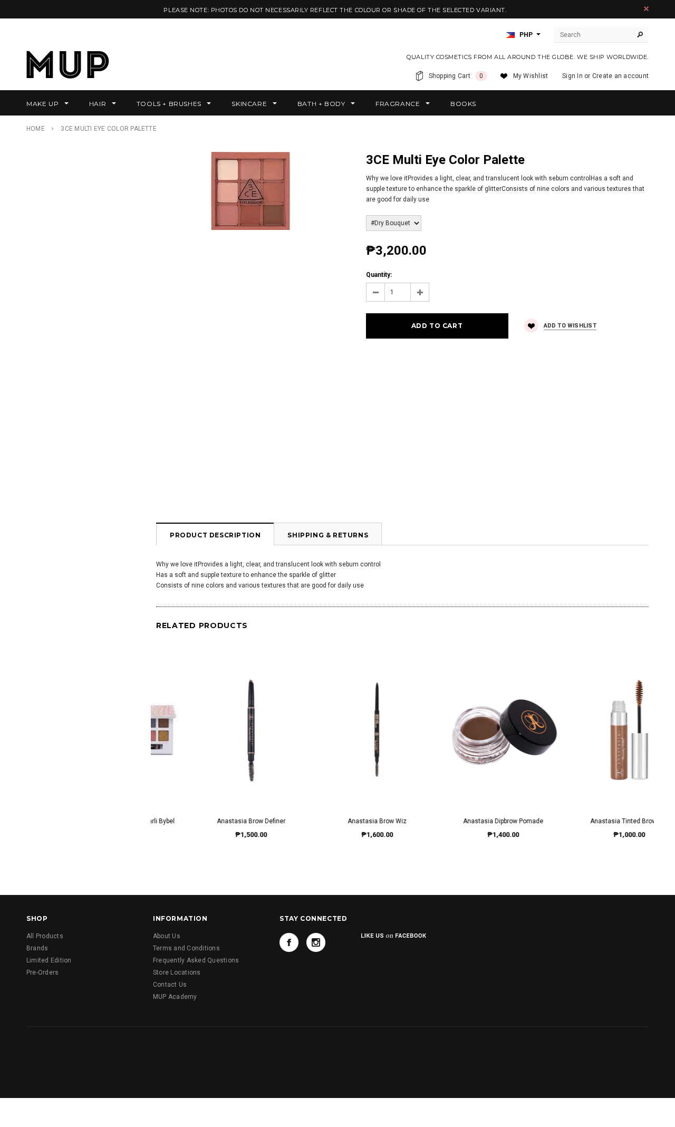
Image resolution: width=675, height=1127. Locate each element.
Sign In (572, 76)
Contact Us (170, 984)
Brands (37, 948)
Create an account (620, 76)
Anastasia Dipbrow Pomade (340, 821)
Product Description (215, 535)
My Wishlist (530, 76)
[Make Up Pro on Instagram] (315, 942)
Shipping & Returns (327, 535)
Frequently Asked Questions (196, 960)
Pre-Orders (42, 972)
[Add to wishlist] (214, 719)
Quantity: (379, 274)
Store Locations (177, 972)
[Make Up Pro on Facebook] (288, 942)
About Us (166, 936)
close (646, 8)
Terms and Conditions (186, 948)
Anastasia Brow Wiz (214, 821)
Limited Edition (49, 960)
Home (35, 128)
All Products (44, 936)
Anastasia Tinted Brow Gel (466, 821)
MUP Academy (175, 996)
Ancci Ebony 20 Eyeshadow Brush (592, 821)
